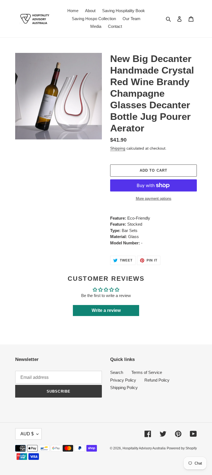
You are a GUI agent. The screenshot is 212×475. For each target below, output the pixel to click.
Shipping (117, 148)
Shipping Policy (124, 387)
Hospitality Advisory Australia (144, 448)
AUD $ (27, 433)
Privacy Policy (123, 380)
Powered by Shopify (182, 448)
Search (116, 372)
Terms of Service (146, 372)
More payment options (153, 198)
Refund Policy (156, 380)
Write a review (106, 310)
